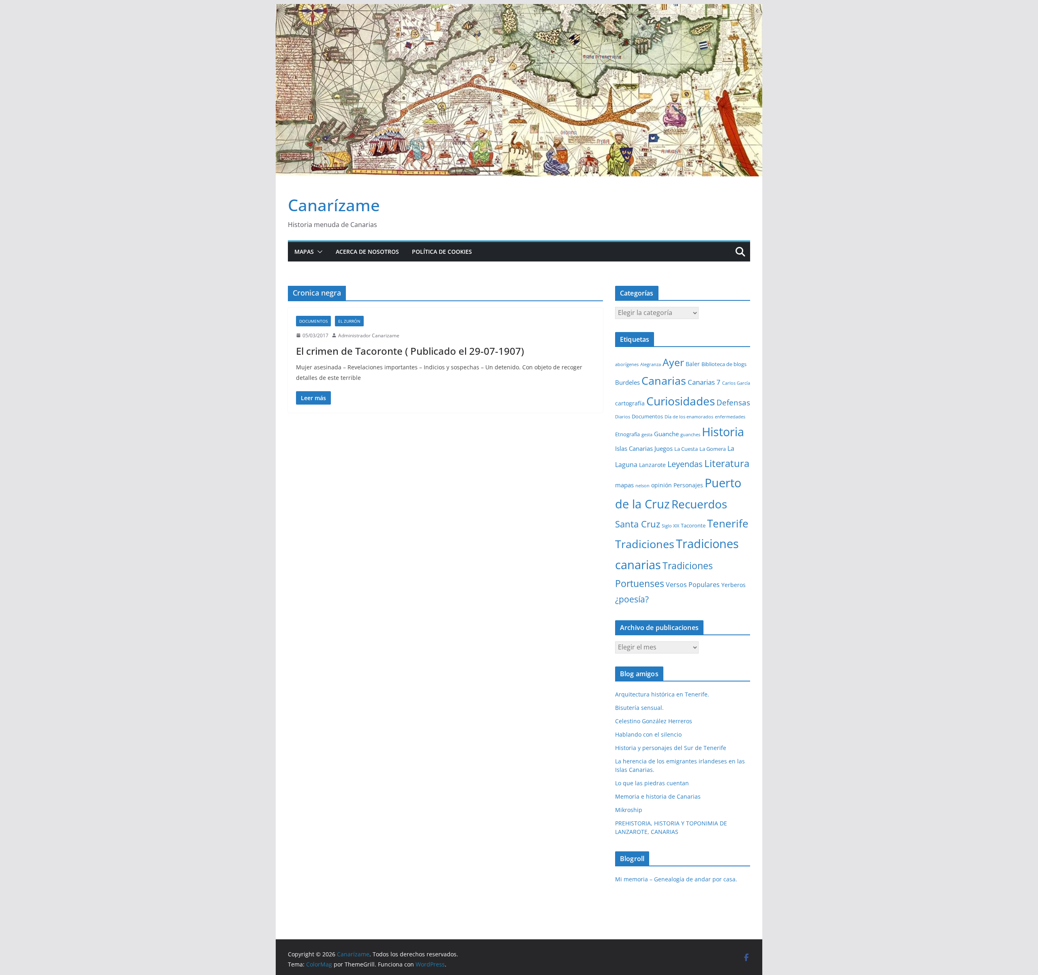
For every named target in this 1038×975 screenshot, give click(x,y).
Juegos (663, 448)
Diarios (622, 417)
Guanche (666, 434)
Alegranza (650, 364)
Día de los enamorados (689, 417)
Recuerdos (699, 504)
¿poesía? (632, 599)
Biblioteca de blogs (723, 364)
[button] (318, 251)
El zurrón (349, 321)
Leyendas (685, 464)
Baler (693, 364)
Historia (723, 432)
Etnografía (627, 434)
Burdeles (627, 382)
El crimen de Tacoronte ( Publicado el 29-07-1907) (410, 351)
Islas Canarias (634, 448)
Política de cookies (442, 251)
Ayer (673, 362)
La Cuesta (686, 448)
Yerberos (733, 585)
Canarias (663, 380)
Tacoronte (693, 525)
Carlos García (736, 383)
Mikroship (628, 810)
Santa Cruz (637, 524)
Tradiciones (644, 544)
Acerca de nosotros (367, 251)
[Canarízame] (519, 9)
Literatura (726, 463)
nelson (642, 486)
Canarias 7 (704, 382)
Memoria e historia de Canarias (658, 796)
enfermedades (730, 417)
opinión (661, 485)
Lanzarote (652, 465)
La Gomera (712, 448)
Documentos (313, 321)
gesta (646, 434)
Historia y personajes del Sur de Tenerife (670, 748)
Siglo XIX (670, 526)
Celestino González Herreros (653, 721)
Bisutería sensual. (639, 707)
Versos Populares (693, 584)
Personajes (688, 485)
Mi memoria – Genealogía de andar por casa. (676, 879)
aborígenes (627, 364)
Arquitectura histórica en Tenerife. (662, 694)
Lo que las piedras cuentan (652, 783)
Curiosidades (680, 401)
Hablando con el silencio (648, 734)
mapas (624, 485)
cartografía (630, 403)
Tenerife (727, 523)
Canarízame (334, 205)
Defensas (733, 402)
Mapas (304, 251)
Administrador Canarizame (368, 335)
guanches (690, 434)
